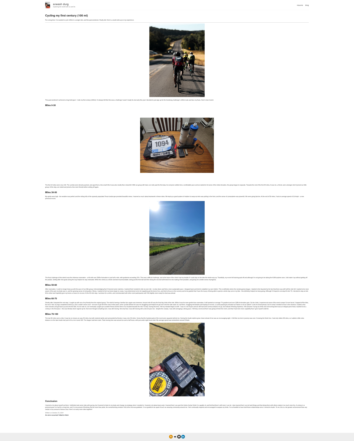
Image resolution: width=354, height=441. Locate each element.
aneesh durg (61, 4)
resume (300, 5)
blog (307, 5)
